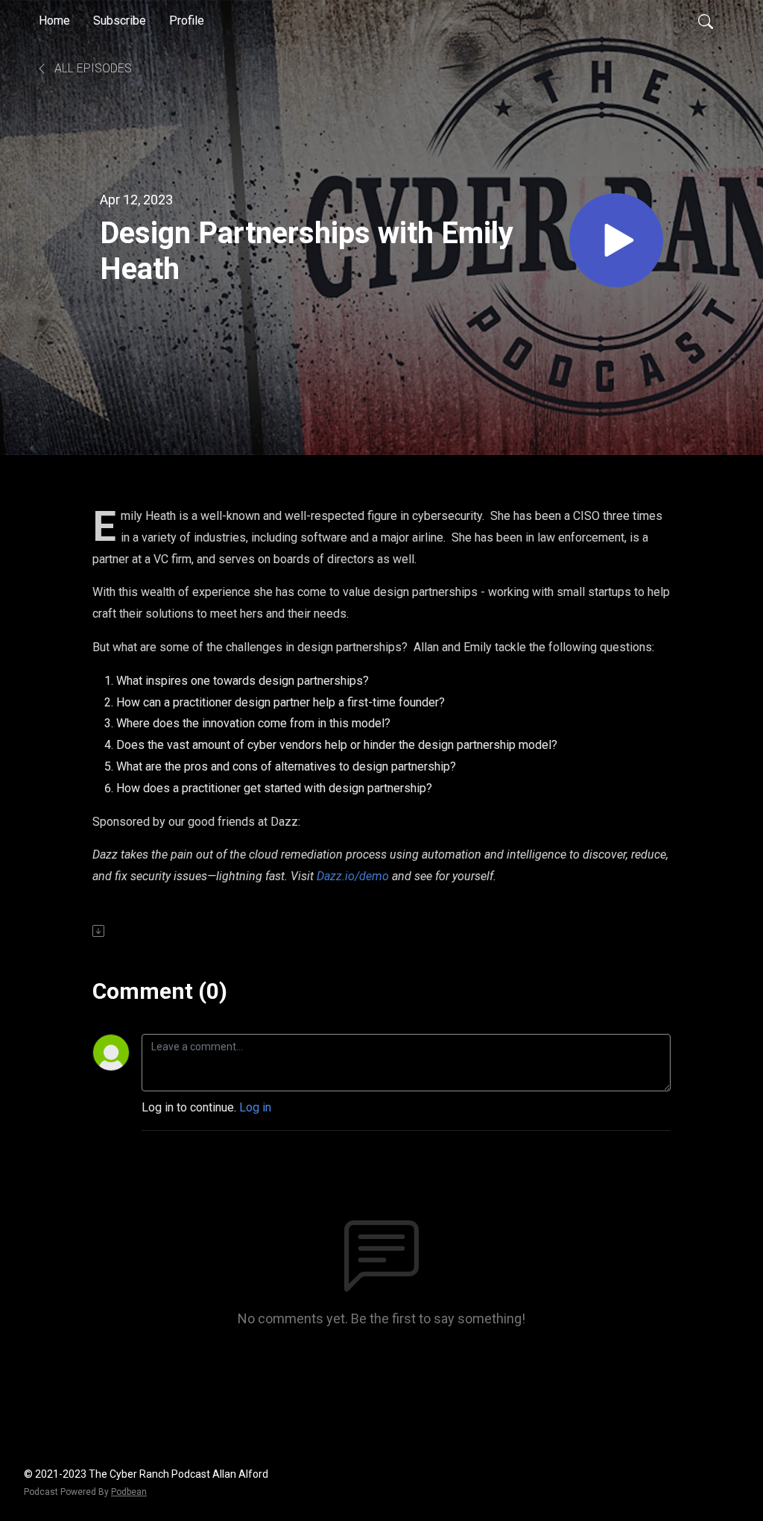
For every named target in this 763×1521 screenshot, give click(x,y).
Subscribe (119, 20)
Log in (255, 1107)
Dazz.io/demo (353, 876)
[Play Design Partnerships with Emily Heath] (616, 240)
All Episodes (91, 68)
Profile (186, 20)
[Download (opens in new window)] (99, 930)
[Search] (705, 21)
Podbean (129, 1492)
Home (54, 20)
